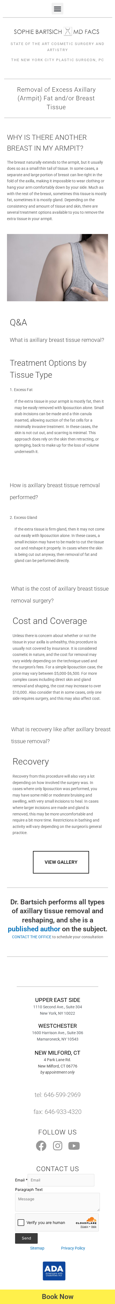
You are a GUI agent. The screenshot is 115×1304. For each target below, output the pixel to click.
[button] (57, 8)
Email (21, 1180)
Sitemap (37, 1248)
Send (26, 1238)
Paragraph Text (29, 1189)
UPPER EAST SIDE (57, 1000)
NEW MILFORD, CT (57, 1052)
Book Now (57, 1297)
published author (34, 929)
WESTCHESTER (57, 1025)
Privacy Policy (73, 1248)
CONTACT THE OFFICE (31, 937)
